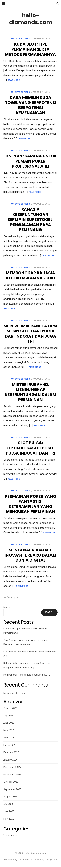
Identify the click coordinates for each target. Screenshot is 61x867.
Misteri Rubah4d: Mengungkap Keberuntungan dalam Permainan (30, 392)
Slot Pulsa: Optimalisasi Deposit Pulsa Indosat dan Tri (30, 448)
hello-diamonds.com (30, 19)
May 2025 (8, 818)
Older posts (14, 597)
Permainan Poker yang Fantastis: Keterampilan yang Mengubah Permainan (30, 503)
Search (7, 607)
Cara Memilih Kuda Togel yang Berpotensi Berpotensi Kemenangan (30, 105)
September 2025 (12, 789)
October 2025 (10, 781)
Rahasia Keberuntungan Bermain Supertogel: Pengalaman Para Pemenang (30, 220)
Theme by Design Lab (45, 859)
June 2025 (8, 811)
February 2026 (11, 752)
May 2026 (8, 730)
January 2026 (10, 759)
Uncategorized (20, 38)
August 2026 (10, 708)
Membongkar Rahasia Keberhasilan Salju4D (30, 275)
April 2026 (9, 737)
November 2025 (12, 774)
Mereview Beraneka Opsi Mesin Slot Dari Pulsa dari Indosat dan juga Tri (30, 333)
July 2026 (8, 715)
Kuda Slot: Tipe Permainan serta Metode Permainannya (30, 49)
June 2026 (8, 722)
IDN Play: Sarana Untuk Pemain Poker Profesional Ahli (30, 161)
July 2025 (8, 804)
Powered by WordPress (17, 859)
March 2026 (9, 745)
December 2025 (12, 767)
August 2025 (10, 796)
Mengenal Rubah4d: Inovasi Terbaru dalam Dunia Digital (30, 555)
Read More (14, 80)
